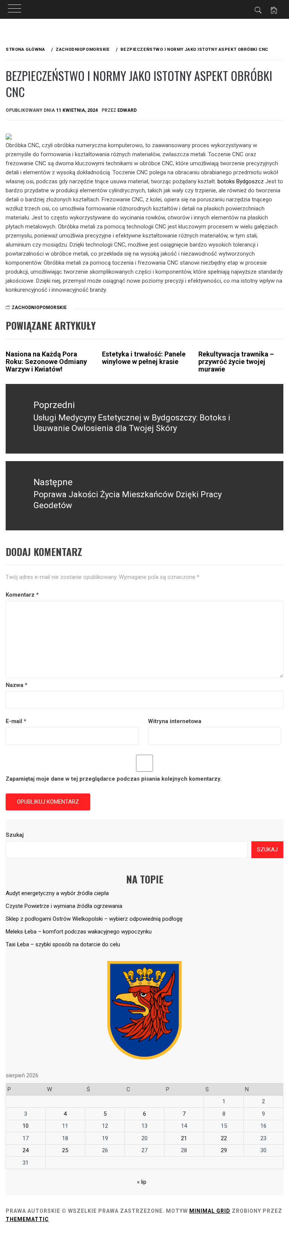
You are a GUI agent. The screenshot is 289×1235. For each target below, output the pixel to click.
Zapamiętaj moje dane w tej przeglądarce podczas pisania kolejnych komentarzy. (114, 778)
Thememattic (27, 1219)
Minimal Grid (209, 1211)
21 (184, 1138)
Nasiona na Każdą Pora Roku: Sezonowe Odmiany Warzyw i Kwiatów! (46, 361)
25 (65, 1150)
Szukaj (15, 834)
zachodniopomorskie (39, 307)
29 (224, 1150)
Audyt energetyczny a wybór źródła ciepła (57, 893)
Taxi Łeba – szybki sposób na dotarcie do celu (63, 944)
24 (26, 1150)
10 (26, 1125)
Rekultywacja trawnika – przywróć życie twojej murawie (236, 361)
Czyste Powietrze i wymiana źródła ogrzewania (64, 906)
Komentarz (22, 594)
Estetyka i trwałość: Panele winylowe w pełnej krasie (144, 357)
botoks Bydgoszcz (241, 181)
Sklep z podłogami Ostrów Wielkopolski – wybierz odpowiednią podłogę (94, 918)
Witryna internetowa (174, 721)
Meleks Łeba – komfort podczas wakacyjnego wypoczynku (79, 931)
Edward (127, 110)
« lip (141, 1182)
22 (224, 1138)
